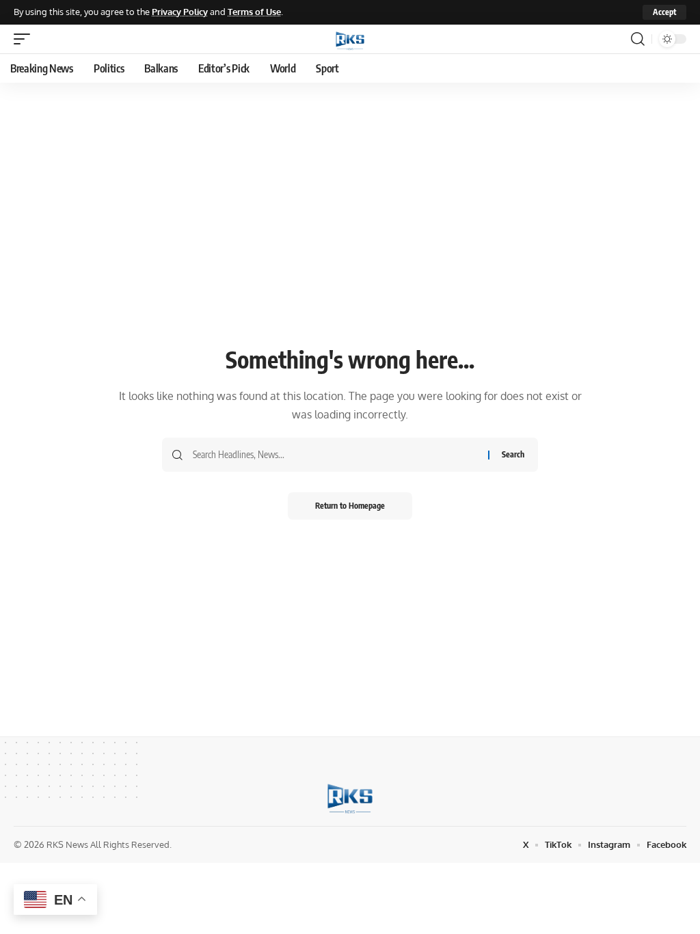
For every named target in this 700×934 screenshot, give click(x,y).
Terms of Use (254, 11)
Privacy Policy (180, 11)
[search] (638, 39)
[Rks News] (350, 39)
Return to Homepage (350, 506)
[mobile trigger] (25, 39)
